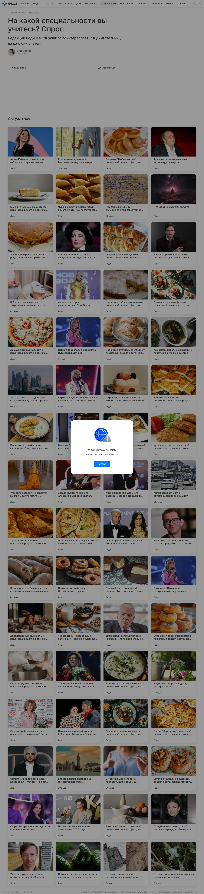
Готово (102, 463)
